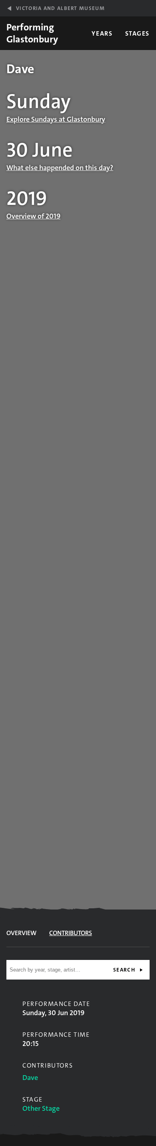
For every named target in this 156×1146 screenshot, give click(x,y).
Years (102, 33)
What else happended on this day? (59, 167)
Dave (30, 1077)
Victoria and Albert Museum (60, 8)
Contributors (70, 933)
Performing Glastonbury (32, 33)
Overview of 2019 (33, 216)
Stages (137, 33)
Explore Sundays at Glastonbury (55, 119)
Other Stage (41, 1108)
